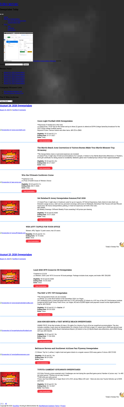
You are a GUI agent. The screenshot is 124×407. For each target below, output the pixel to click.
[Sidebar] (1, 14)
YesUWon (16, 406)
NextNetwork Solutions (47, 406)
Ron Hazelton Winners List (13, 91)
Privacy (63, 406)
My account (12, 30)
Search (2, 64)
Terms (57, 406)
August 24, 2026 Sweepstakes (14, 76)
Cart (9, 26)
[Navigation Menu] (2, 14)
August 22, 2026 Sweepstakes (14, 80)
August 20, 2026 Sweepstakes (14, 82)
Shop (5, 24)
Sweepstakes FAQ (14, 23)
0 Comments (22, 110)
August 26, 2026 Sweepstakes (14, 72)
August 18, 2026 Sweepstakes (14, 83)
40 (6, 404)
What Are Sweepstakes (12, 19)
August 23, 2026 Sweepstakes (14, 78)
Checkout (11, 28)
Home (6, 17)
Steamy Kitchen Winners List (13, 93)
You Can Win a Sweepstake (17, 21)
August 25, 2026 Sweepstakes (14, 74)
